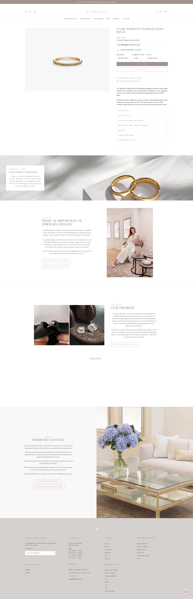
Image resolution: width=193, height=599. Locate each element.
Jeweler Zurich (140, 552)
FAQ (106, 579)
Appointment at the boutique (48, 487)
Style (148, 55)
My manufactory (109, 549)
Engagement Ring (70, 18)
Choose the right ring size (143, 555)
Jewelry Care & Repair (142, 546)
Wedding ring (85, 18)
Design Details (124, 115)
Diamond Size (138, 55)
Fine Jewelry (99, 18)
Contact (139, 558)
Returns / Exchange (109, 573)
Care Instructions (126, 135)
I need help (142, 69)
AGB (106, 585)
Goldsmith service (141, 549)
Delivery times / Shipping (111, 570)
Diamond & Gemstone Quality (131, 120)
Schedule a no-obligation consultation (78, 569)
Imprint (107, 582)
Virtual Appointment (48, 481)
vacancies (107, 558)
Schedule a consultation (129, 81)
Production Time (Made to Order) (133, 125)
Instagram (27, 569)
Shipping (126, 40)
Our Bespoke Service (127, 140)
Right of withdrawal (110, 591)
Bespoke (116, 18)
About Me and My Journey (56, 261)
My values (107, 546)
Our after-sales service (124, 344)
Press (106, 555)
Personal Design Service (143, 543)
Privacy (106, 588)
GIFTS (108, 18)
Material (121, 55)
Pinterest (27, 572)
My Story (126, 18)
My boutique (108, 552)
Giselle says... (124, 110)
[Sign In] (53, 553)
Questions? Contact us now (130, 78)
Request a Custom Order (55, 266)
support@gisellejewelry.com (76, 579)
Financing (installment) (111, 576)
